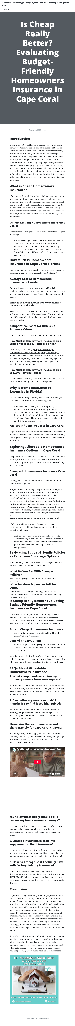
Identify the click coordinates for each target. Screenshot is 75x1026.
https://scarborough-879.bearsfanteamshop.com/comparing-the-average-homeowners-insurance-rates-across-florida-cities (34, 352)
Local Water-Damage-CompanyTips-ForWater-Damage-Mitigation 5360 (35, 4)
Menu (6, 9)
